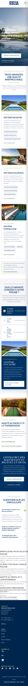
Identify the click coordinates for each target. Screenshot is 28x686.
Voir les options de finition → (11, 271)
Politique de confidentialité (10, 682)
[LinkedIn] (10, 668)
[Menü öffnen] (25, 2)
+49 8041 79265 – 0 (7, 617)
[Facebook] (2, 668)
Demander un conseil (7, 60)
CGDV (18, 682)
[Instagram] (13, 668)
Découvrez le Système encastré (12, 384)
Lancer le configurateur (11, 55)
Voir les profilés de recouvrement (11, 446)
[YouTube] (17, 668)
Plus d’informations (9, 143)
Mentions (22, 682)
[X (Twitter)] (6, 668)
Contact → (3, 623)
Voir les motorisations (8, 441)
